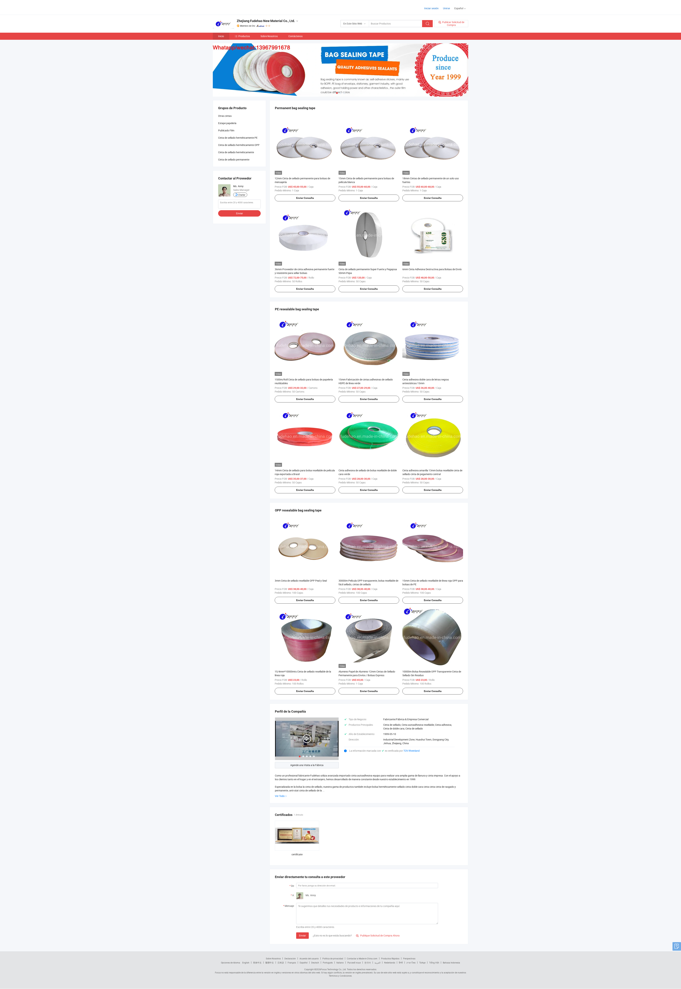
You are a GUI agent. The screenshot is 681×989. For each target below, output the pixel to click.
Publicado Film (226, 130)
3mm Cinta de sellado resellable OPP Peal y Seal (301, 580)
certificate (297, 854)
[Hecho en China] (235, 7)
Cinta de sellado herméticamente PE (238, 137)
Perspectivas (409, 958)
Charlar (241, 194)
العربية (377, 962)
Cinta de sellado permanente (233, 159)
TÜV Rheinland (411, 750)
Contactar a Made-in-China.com (362, 958)
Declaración (290, 958)
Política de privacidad (332, 958)
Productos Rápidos (390, 958)
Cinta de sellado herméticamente (236, 152)
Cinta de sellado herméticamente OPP (238, 145)
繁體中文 (269, 962)
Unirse (446, 8)
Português (328, 962)
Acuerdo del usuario (309, 958)
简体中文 (257, 962)
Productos (244, 36)
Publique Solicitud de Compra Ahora (378, 935)
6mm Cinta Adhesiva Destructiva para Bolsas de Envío (432, 269)
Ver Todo (280, 796)
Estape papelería (227, 123)
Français (292, 962)
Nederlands (389, 962)
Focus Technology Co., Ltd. (333, 969)
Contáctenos (295, 36)
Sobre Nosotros (269, 36)
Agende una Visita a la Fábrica (306, 765)
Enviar (302, 935)
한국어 (367, 962)
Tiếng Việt (434, 962)
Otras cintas (225, 116)
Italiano (340, 962)
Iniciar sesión (431, 8)
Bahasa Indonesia (451, 962)
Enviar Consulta (305, 198)
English (245, 962)
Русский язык (354, 962)
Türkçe (422, 962)
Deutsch (315, 962)
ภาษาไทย (411, 962)
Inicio (221, 36)
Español (304, 962)
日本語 (281, 962)
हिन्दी (401, 962)
